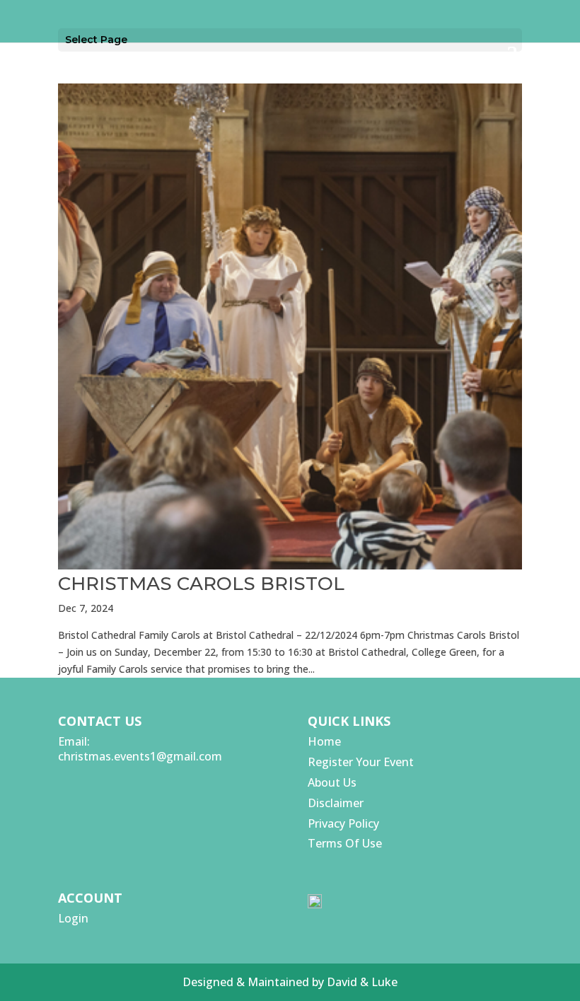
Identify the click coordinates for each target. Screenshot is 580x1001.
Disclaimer (336, 803)
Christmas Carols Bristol (201, 583)
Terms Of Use (345, 843)
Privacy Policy (343, 823)
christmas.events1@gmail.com (140, 756)
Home (324, 741)
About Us (332, 782)
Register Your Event (361, 762)
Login (73, 918)
